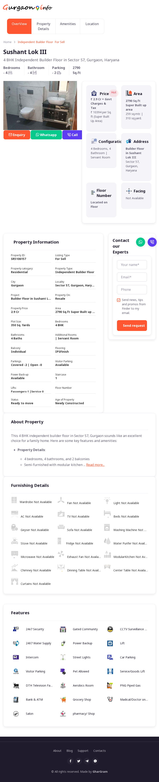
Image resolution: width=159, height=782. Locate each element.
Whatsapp (48, 135)
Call (75, 135)
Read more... (95, 464)
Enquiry (19, 135)
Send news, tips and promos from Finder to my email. (134, 306)
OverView (19, 24)
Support (83, 751)
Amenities (68, 24)
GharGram (100, 772)
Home (7, 42)
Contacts (99, 751)
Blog (69, 751)
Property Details (43, 26)
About (57, 751)
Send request (134, 325)
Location (92, 24)
